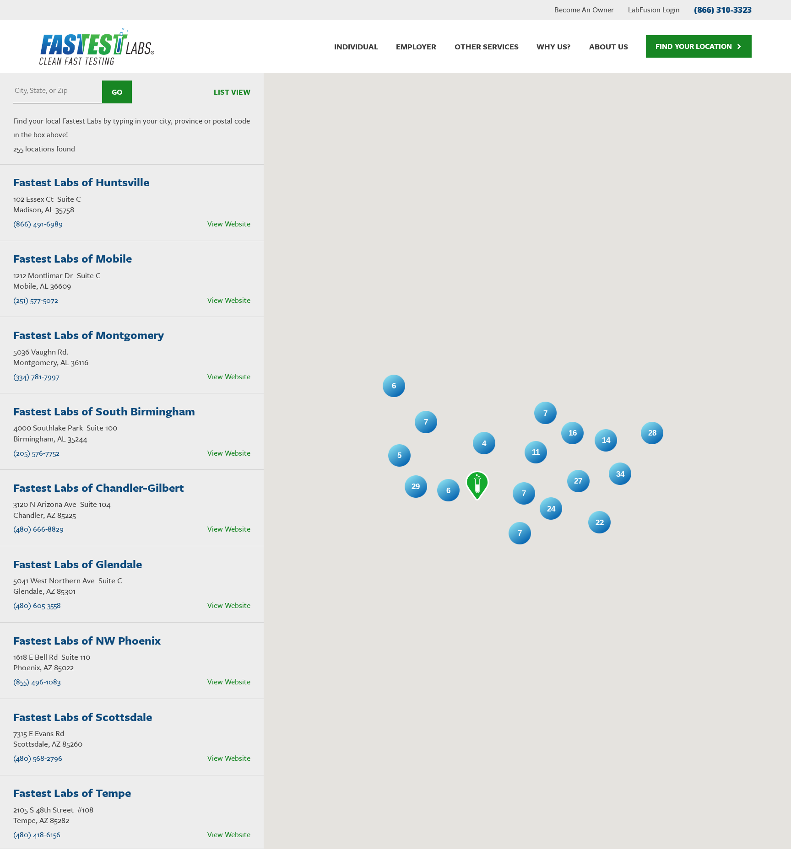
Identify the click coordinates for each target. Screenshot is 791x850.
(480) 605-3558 (37, 605)
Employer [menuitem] (416, 46)
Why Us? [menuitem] (553, 46)
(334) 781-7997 (36, 376)
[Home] (96, 46)
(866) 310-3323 (723, 9)
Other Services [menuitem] (487, 46)
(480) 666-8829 (38, 528)
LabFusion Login (654, 9)
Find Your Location (694, 46)
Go (117, 91)
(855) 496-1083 (36, 681)
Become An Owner (584, 9)
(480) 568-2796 (37, 758)
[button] (477, 485)
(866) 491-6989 (38, 223)
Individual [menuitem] (356, 46)
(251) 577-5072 (35, 300)
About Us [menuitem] (608, 46)
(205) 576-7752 (36, 452)
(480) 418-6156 (36, 834)
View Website (228, 224)
